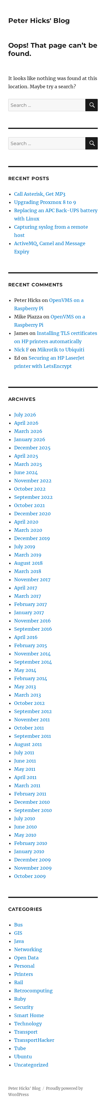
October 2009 (30, 876)
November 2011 (32, 720)
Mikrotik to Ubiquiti (60, 350)
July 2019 (24, 546)
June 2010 (25, 827)
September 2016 (33, 629)
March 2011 (27, 785)
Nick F (21, 350)
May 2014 (25, 670)
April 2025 (26, 456)
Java (19, 941)
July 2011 (24, 752)
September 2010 (33, 810)
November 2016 (32, 621)
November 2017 (32, 579)
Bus (18, 925)
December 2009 (32, 860)
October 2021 (29, 505)
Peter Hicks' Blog (39, 20)
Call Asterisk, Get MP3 (39, 194)
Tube (20, 1048)
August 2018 (28, 563)
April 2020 (26, 522)
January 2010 (29, 851)
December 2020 (32, 514)
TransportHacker (34, 1040)
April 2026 (26, 423)
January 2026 (29, 439)
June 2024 (26, 472)
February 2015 (30, 645)
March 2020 (28, 530)
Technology (28, 1024)
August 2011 (28, 744)
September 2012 (33, 711)
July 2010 (24, 818)
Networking (28, 949)
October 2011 (29, 728)
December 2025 (32, 448)
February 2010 (30, 843)
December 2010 (32, 802)
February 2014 (30, 678)
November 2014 (32, 654)
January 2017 (29, 612)
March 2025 (28, 464)
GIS (18, 933)
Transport (26, 1032)
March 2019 (28, 555)
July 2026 (25, 415)
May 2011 (24, 769)
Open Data (26, 958)
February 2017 (30, 604)
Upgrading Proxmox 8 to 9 (45, 202)
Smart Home (29, 1015)
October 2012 (29, 703)
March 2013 (27, 695)
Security (23, 1007)
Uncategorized (31, 1065)
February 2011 (30, 794)
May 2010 (25, 835)
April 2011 (25, 777)
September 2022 (33, 497)
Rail (18, 982)
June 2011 (25, 761)
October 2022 (30, 489)
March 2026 (28, 431)
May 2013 (25, 687)
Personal (24, 966)
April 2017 (25, 588)
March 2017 (27, 596)
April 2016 (26, 637)
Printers (23, 974)
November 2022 (33, 481)
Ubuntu (23, 1056)
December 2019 (32, 538)
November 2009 (33, 868)
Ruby (20, 999)
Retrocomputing (33, 991)
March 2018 (27, 571)
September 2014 (33, 662)
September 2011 (32, 736)
